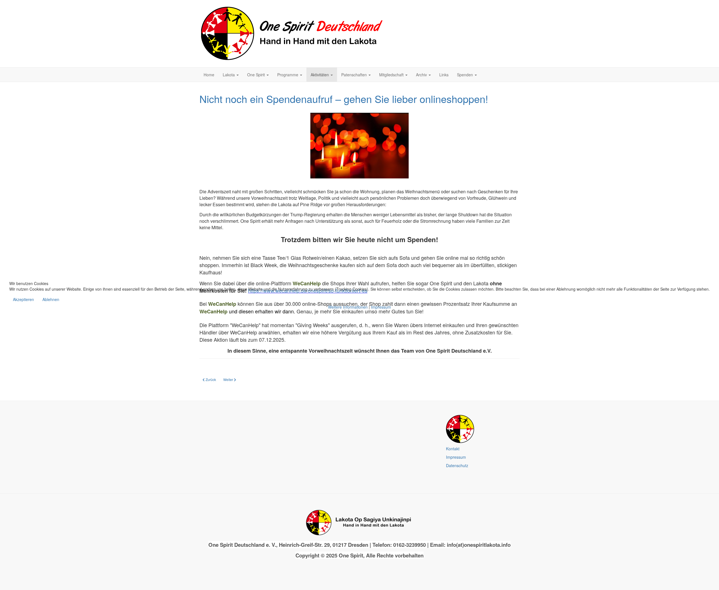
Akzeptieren (23, 299)
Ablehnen (50, 299)
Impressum (381, 307)
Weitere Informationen (348, 307)
